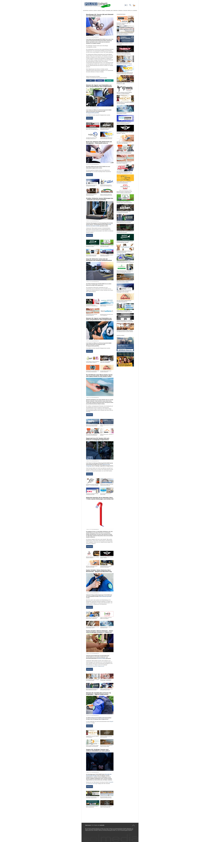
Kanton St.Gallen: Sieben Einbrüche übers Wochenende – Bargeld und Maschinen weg (99, 570)
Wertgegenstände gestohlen (92, 112)
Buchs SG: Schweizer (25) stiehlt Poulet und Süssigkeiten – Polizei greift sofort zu (99, 142)
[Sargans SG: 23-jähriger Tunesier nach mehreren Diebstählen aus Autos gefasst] (99, 761)
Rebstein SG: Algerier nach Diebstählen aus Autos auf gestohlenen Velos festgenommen (99, 85)
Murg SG (103, 10)
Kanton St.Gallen (96, 225)
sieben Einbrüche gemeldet (105, 596)
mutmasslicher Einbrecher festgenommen (95, 666)
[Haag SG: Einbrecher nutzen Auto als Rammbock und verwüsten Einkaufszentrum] (99, 271)
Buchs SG (91, 10)
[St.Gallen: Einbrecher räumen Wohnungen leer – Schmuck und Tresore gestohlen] (99, 210)
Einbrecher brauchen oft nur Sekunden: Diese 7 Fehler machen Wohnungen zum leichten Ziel (99, 498)
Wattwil (129, 10)
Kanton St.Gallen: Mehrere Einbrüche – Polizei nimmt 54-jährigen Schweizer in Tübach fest (99, 631)
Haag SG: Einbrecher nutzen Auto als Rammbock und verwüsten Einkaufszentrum (99, 259)
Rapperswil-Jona (109, 10)
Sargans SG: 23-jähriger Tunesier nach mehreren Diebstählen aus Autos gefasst (98, 750)
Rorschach (115, 10)
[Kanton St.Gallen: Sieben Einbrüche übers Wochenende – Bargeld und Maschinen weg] (99, 582)
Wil (132, 10)
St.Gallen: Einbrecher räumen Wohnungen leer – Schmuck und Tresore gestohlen (99, 199)
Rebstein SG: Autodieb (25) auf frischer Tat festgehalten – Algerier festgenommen (98, 693)
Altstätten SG (86, 10)
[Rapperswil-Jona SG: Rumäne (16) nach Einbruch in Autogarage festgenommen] (99, 450)
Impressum (88, 825)
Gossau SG (99, 10)
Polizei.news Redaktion (95, 164)
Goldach (95, 10)
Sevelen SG (120, 10)
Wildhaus (135, 10)
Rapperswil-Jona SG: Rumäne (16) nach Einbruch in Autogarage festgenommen (97, 439)
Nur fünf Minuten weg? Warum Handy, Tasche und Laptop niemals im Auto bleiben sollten (99, 375)
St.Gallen (125, 10)
